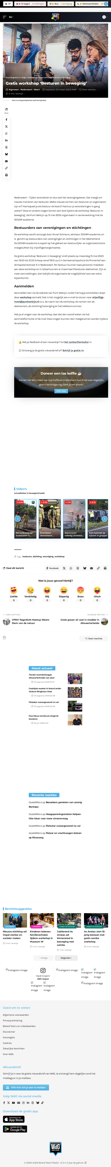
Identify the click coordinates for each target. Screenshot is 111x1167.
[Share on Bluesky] (6, 154)
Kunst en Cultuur (67, 927)
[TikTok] (42, 1103)
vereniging (48, 556)
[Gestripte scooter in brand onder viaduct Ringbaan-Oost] (75, 692)
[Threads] (32, 1103)
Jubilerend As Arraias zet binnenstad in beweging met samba (65, 938)
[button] (5, 17)
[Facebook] (4, 1103)
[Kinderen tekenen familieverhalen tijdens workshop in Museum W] (42, 920)
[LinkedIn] (28, 1103)
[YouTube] (13, 1103)
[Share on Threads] (6, 147)
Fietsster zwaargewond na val (44, 702)
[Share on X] (6, 126)
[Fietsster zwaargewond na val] (75, 706)
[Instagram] (23, 1103)
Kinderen (37, 927)
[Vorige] (18, 519)
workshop (26, 297)
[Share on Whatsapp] (6, 133)
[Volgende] (105, 519)
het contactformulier (76, 342)
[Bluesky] (38, 1103)
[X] (8, 1103)
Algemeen (14, 89)
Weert (37, 89)
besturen (27, 556)
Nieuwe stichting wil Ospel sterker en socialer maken (15, 935)
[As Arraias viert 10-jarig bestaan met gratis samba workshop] (96, 920)
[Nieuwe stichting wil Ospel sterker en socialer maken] (15, 920)
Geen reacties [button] (95, 638)
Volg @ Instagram (43, 977)
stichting (37, 556)
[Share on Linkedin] (6, 140)
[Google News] (19, 1103)
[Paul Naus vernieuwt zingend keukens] (75, 719)
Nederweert (26, 89)
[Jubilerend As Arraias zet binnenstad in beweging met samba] (69, 920)
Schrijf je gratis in (73, 350)
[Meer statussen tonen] (106, 4)
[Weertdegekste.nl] (55, 17)
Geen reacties (89, 89)
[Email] (6, 161)
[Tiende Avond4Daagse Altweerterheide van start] (75, 678)
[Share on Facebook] (6, 119)
